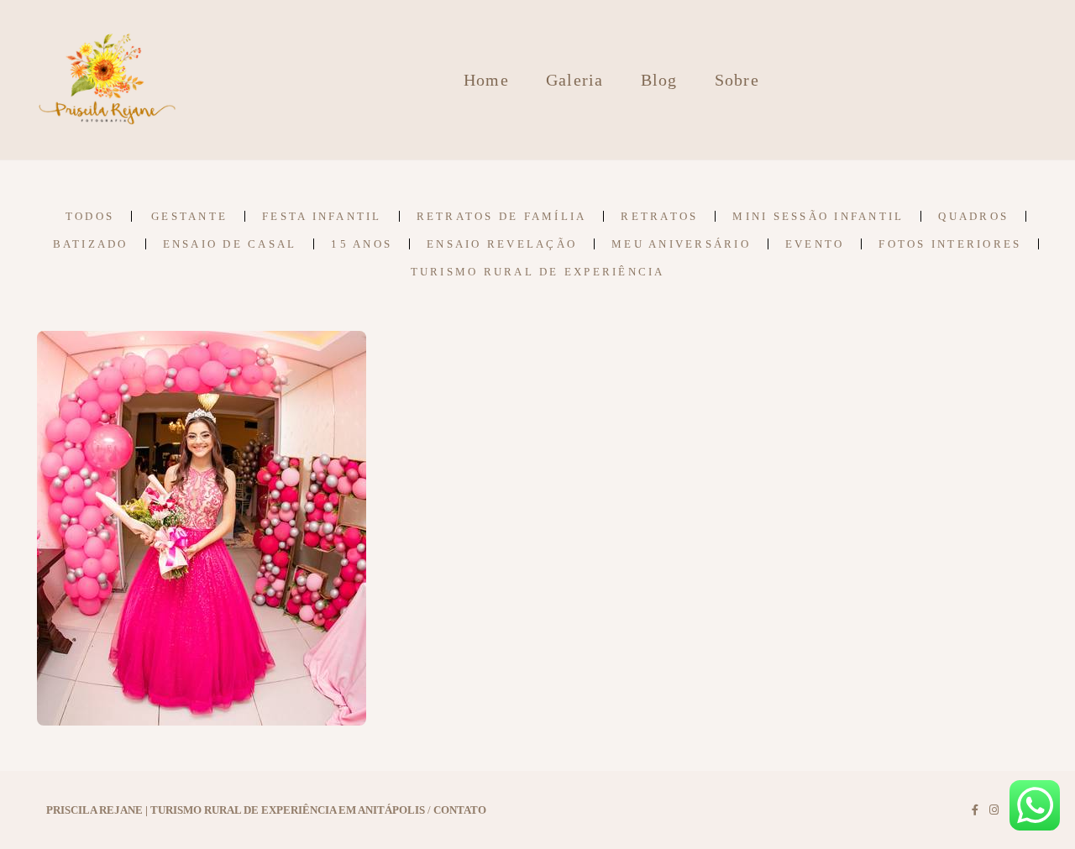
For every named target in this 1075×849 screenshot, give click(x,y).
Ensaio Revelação (502, 243)
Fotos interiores (949, 243)
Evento (815, 243)
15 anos (361, 243)
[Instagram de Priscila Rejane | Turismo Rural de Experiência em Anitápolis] (994, 809)
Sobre (737, 80)
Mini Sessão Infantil (818, 216)
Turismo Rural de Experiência (538, 271)
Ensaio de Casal (230, 243)
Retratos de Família (502, 216)
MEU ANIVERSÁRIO (681, 243)
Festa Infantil (322, 216)
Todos (90, 216)
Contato (459, 809)
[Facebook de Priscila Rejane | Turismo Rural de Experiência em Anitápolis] (975, 809)
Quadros (973, 216)
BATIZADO (90, 243)
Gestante (189, 216)
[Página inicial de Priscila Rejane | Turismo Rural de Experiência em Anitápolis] (107, 79)
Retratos (659, 216)
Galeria (574, 80)
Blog (659, 80)
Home (486, 80)
